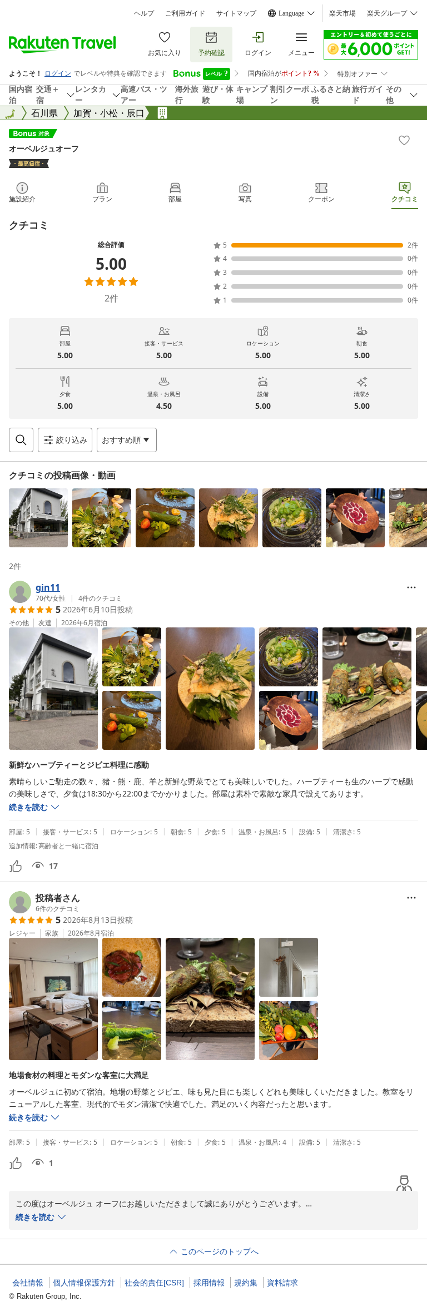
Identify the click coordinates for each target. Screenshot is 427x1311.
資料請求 (282, 1282)
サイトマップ (236, 13)
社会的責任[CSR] (154, 1282)
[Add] (404, 140)
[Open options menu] (411, 587)
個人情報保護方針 (84, 1282)
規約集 (245, 1282)
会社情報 (27, 1282)
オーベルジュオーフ (44, 148)
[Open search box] (21, 440)
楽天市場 (342, 13)
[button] (38, 517)
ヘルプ (144, 13)
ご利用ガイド (185, 13)
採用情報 (209, 1282)
